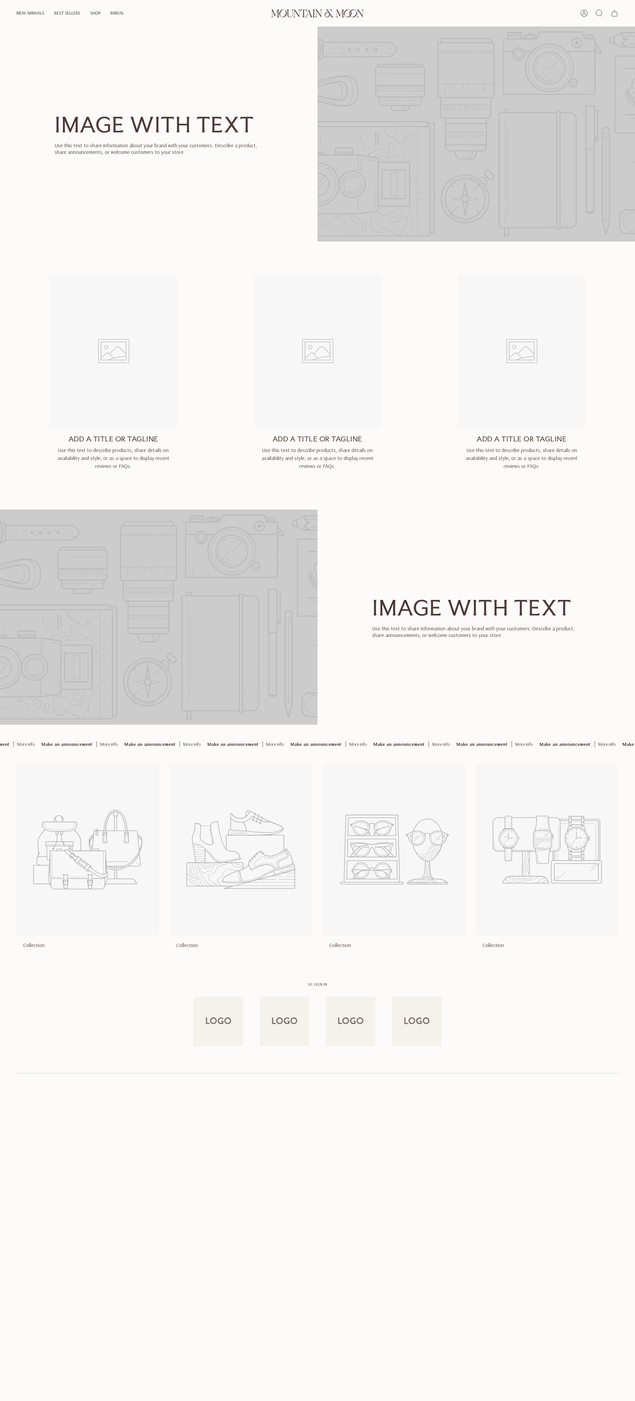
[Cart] (614, 13)
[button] (30, 13)
